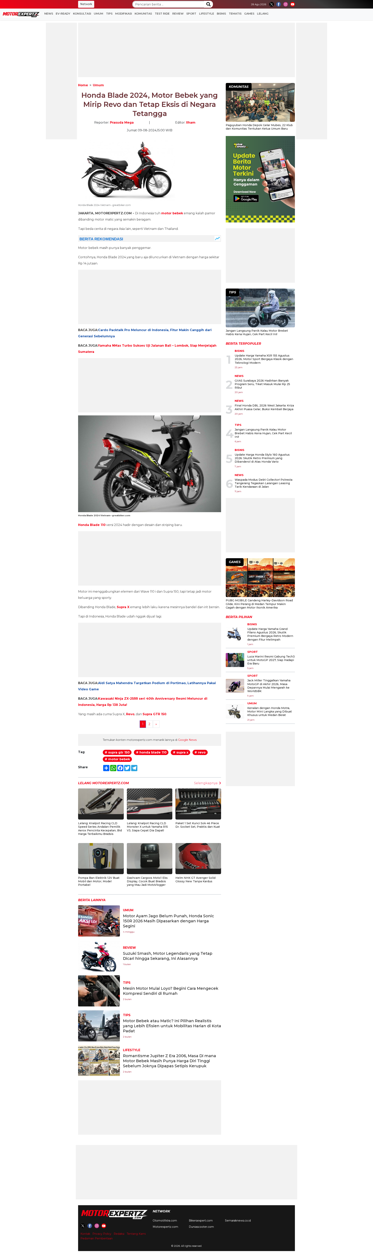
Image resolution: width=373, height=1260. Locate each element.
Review (178, 13)
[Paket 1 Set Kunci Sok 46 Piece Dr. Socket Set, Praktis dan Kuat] (198, 801)
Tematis (235, 13)
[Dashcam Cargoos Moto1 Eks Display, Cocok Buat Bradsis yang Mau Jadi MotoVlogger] (150, 855)
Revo (130, 714)
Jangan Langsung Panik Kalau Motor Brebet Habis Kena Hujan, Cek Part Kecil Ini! (257, 332)
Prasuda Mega (122, 122)
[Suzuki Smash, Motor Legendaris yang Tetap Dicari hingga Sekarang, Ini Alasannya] (99, 955)
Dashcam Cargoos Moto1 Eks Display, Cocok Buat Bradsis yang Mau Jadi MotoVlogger (147, 881)
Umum (98, 13)
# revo (200, 752)
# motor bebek (117, 759)
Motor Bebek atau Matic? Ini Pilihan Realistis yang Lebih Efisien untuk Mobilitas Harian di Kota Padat (172, 1025)
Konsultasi (82, 13)
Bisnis (221, 13)
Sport (191, 13)
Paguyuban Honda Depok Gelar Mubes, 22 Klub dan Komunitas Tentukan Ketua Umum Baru (259, 126)
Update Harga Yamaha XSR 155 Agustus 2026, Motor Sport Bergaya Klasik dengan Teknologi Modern (264, 359)
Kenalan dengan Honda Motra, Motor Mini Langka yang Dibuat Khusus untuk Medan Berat (269, 711)
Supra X (123, 607)
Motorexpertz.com (165, 1227)
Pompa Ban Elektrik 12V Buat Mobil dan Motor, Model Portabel (98, 881)
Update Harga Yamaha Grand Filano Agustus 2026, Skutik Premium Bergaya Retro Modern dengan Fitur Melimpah (270, 634)
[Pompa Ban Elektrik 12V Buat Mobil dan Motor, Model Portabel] (101, 855)
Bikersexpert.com (201, 1220)
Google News (187, 740)
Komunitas (143, 13)
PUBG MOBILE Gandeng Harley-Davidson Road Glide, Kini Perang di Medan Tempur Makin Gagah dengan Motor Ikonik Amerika (259, 604)
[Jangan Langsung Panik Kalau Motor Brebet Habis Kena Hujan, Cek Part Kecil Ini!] (260, 308)
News (48, 13)
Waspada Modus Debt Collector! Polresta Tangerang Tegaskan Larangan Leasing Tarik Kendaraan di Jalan (263, 483)
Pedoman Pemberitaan (96, 1238)
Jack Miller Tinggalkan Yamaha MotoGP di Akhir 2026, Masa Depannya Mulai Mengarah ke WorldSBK (268, 686)
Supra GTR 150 (154, 714)
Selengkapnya (206, 783)
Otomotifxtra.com (165, 1220)
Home (83, 85)
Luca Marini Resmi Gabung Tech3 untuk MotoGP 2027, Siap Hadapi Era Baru (271, 660)
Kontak (85, 1234)
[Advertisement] (61, 81)
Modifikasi (123, 13)
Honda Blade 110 (91, 525)
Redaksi (119, 1234)
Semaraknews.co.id (238, 1220)
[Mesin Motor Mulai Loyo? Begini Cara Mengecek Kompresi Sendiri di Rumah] (99, 990)
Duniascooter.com (201, 1227)
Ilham (190, 122)
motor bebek (172, 213)
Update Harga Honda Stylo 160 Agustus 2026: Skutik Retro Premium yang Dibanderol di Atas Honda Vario (262, 458)
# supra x (180, 752)
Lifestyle (206, 13)
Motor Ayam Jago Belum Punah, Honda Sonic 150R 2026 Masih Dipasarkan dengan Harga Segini (168, 921)
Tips (109, 13)
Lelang (262, 13)
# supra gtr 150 (117, 752)
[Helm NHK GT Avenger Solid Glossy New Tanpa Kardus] (198, 855)
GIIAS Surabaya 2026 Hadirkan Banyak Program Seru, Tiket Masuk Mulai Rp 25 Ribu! (262, 384)
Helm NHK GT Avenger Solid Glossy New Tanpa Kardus (195, 879)
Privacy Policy (101, 1234)
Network (86, 4)
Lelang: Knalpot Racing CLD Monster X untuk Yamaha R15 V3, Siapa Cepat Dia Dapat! (147, 826)
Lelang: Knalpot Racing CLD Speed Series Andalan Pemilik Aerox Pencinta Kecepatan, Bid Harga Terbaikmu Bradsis (100, 828)
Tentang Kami (136, 1234)
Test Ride (162, 13)
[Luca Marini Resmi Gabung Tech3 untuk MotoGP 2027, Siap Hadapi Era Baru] (235, 660)
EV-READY (63, 13)
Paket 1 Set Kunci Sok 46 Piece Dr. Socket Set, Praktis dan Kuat (197, 824)
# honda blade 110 (151, 752)
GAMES (249, 13)
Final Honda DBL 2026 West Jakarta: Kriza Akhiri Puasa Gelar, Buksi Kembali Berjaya (264, 407)
